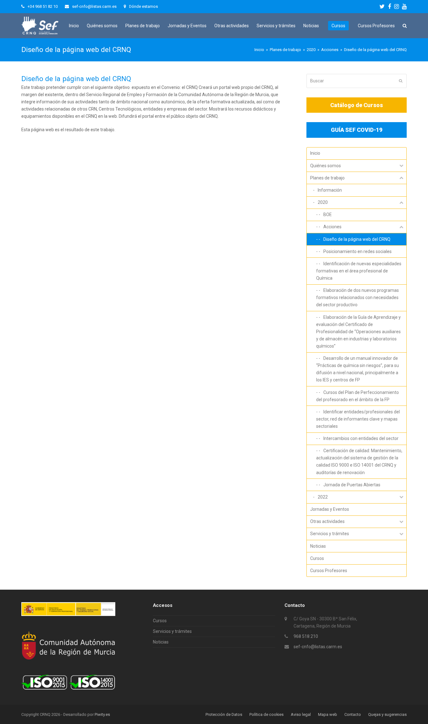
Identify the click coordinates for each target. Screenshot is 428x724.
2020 (323, 202)
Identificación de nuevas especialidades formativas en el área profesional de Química (358, 271)
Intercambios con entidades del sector (361, 438)
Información (330, 190)
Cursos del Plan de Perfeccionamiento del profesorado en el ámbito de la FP (357, 396)
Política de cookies (266, 714)
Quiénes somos (325, 165)
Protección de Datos (224, 714)
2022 (323, 496)
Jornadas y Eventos (329, 509)
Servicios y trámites (329, 533)
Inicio (315, 153)
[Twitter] (382, 7)
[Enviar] (400, 81)
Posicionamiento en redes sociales (357, 251)
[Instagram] (396, 7)
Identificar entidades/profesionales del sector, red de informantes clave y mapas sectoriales (358, 419)
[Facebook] (389, 7)
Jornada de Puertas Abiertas (351, 484)
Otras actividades (327, 521)
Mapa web (327, 714)
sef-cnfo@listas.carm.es (318, 646)
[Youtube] (404, 7)
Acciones (332, 226)
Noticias (318, 546)
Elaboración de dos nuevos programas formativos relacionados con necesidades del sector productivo (357, 297)
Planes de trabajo (327, 177)
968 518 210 (306, 636)
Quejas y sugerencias (387, 714)
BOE (327, 214)
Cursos (317, 558)
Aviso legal (301, 714)
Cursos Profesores (328, 570)
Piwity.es (102, 714)
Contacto (352, 714)
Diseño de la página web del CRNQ (356, 239)
